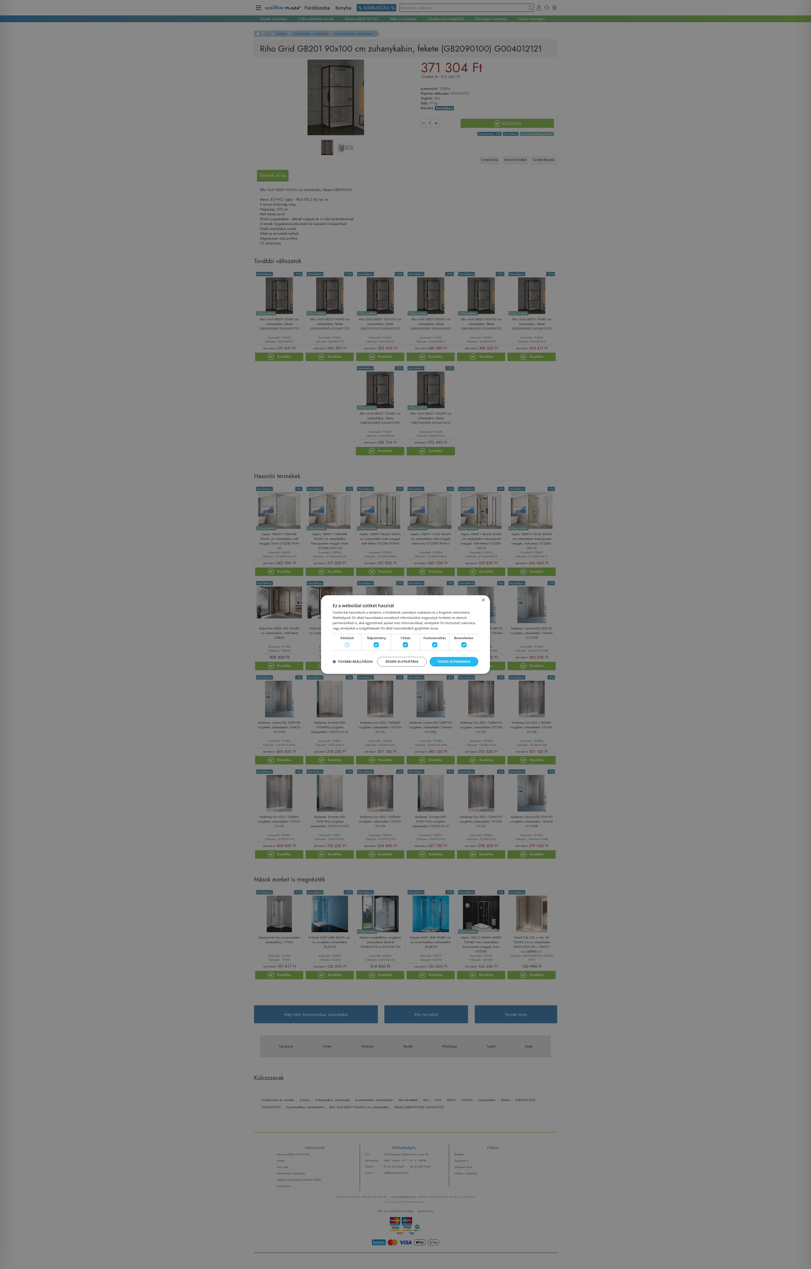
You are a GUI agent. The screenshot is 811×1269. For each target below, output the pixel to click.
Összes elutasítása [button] (401, 661)
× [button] (483, 600)
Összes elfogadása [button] (454, 661)
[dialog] (405, 634)
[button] (353, 661)
